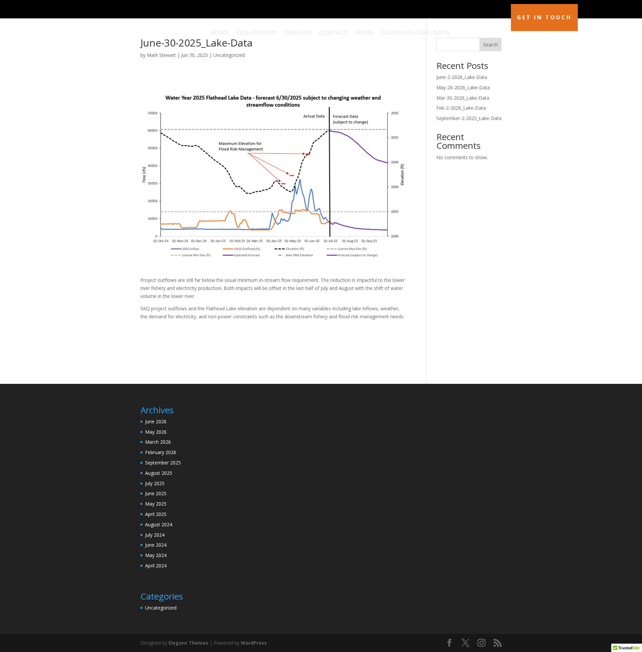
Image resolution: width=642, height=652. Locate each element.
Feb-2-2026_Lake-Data (461, 108)
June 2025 (156, 493)
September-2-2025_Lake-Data (469, 118)
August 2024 (158, 524)
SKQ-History (256, 33)
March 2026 (158, 442)
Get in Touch (544, 17)
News (364, 33)
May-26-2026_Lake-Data (463, 87)
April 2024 (156, 565)
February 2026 (160, 452)
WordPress (254, 643)
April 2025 (156, 514)
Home (219, 33)
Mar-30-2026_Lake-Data (462, 98)
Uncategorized (229, 55)
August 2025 (158, 473)
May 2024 (156, 555)
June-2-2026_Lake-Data (461, 77)
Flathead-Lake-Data (415, 33)
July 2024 (155, 535)
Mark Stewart (161, 55)
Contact (333, 33)
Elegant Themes (188, 643)
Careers (297, 33)
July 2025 (155, 483)
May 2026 (156, 432)
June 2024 (156, 545)
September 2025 (163, 462)
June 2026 (156, 421)
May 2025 (156, 504)
